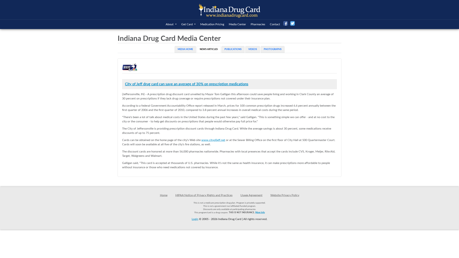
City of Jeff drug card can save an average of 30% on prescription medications (186, 84)
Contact (275, 24)
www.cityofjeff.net (213, 140)
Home (163, 195)
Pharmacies (258, 24)
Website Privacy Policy (284, 195)
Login (195, 219)
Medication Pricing (212, 24)
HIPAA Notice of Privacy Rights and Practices (204, 195)
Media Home (185, 49)
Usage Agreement (251, 195)
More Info (260, 212)
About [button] (170, 24)
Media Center (237, 24)
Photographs (272, 49)
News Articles (209, 49)
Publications (233, 49)
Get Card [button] (187, 24)
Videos (252, 49)
